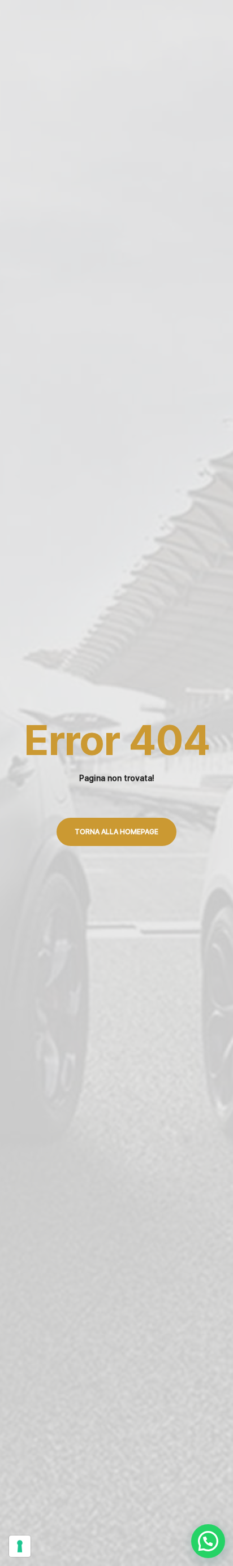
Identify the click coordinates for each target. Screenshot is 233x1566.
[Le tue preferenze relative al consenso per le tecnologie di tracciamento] (20, 1546)
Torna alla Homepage (116, 831)
